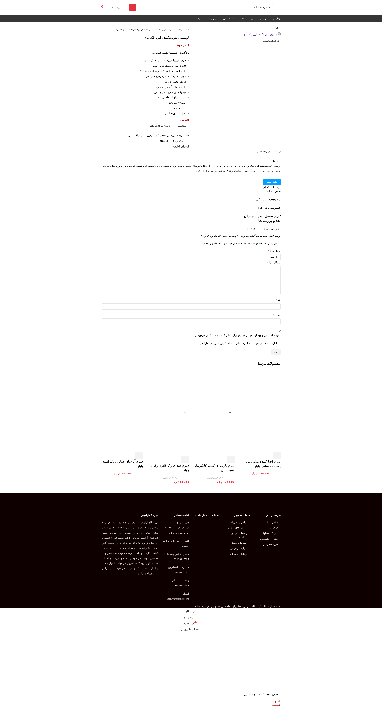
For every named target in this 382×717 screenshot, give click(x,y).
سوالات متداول (270, 533)
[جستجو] (132, 7)
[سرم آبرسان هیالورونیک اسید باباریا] (122, 389)
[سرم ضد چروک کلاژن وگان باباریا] (168, 389)
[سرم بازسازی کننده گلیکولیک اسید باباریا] (214, 389)
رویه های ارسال (239, 543)
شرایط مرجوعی (238, 548)
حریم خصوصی (270, 544)
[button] (277, 455)
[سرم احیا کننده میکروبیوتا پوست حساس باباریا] (260, 389)
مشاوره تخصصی (269, 538)
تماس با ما (272, 522)
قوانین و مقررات (238, 522)
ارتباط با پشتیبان (238, 554)
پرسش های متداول (237, 527)
